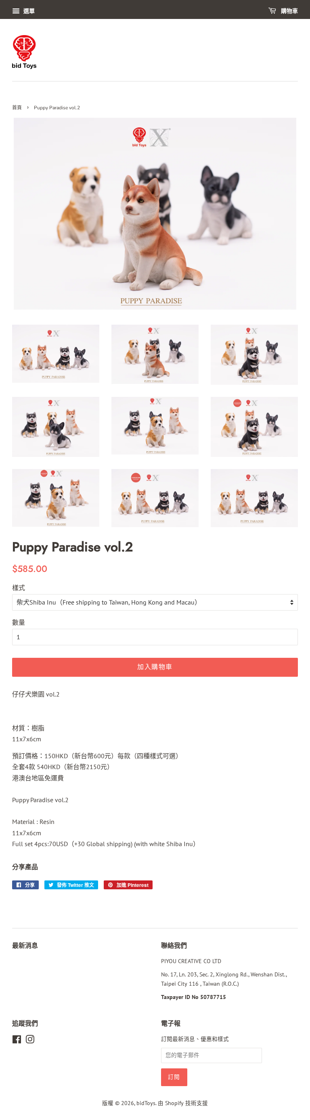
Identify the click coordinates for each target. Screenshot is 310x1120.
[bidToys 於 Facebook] (16, 1041)
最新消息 (25, 945)
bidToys (145, 1103)
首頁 (17, 107)
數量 (18, 622)
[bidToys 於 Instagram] (29, 1041)
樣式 (18, 588)
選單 (28, 11)
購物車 (288, 11)
